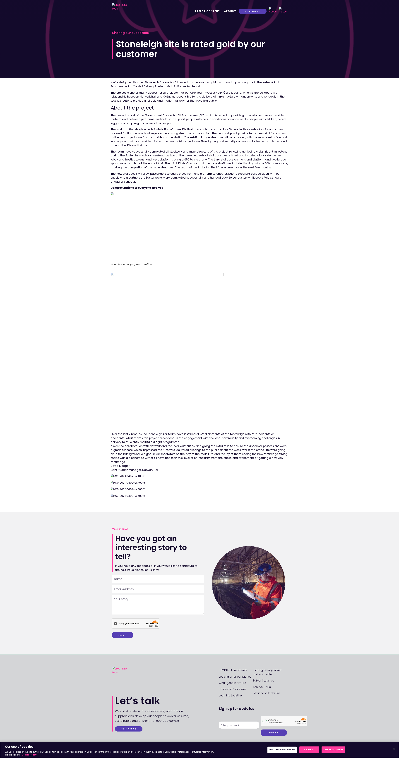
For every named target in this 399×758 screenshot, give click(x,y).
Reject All (309, 749)
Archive (230, 11)
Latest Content (207, 11)
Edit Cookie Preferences (282, 749)
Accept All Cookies (333, 749)
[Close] (394, 749)
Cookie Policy (29, 754)
